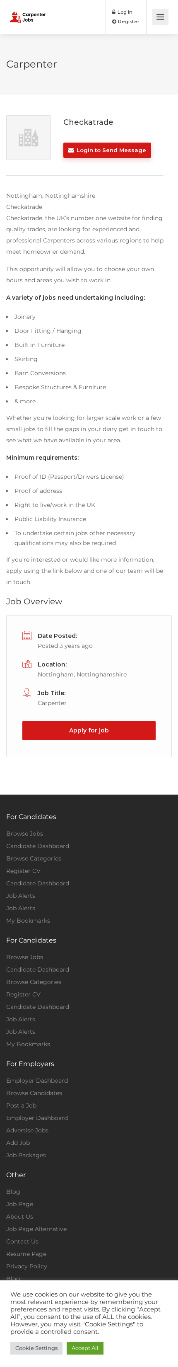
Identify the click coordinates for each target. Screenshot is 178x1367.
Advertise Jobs (27, 1130)
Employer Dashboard (37, 1080)
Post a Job (21, 1105)
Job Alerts (20, 895)
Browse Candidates (34, 1093)
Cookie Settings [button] (36, 1348)
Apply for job (89, 730)
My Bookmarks (28, 920)
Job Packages (26, 1155)
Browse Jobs (24, 833)
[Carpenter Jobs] (27, 11)
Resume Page (26, 1254)
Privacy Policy (26, 1266)
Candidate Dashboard (37, 846)
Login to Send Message (110, 150)
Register (128, 21)
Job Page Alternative (36, 1229)
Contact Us (22, 1241)
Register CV (23, 871)
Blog (13, 1191)
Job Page (19, 1204)
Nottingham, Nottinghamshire (82, 674)
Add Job (18, 1142)
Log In (124, 12)
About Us (19, 1216)
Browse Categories (33, 858)
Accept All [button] (85, 1348)
